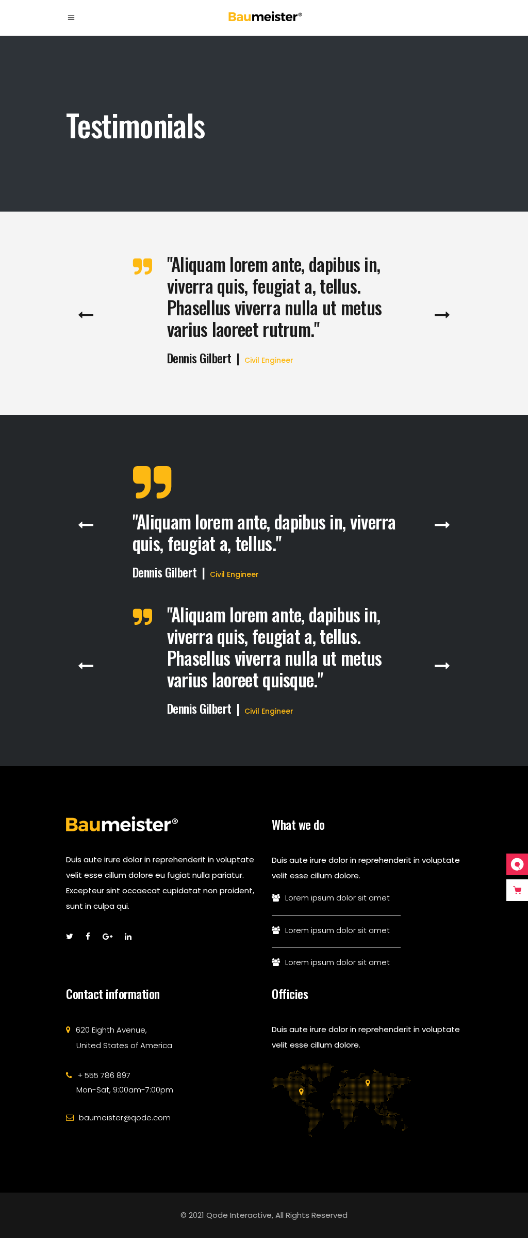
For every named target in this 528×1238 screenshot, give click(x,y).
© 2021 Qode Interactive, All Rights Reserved (264, 1215)
